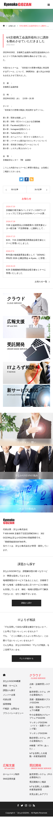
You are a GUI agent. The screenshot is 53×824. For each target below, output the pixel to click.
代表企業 (7, 699)
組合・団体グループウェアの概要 (39, 708)
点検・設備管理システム (39, 685)
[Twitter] (22, 805)
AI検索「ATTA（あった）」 (39, 747)
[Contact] (30, 805)
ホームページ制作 (11, 774)
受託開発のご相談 (37, 782)
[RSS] (34, 805)
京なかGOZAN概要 (12, 681)
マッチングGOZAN (38, 733)
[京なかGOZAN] (17, 4)
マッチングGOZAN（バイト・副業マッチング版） (39, 725)
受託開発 (40, 766)
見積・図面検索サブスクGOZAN (39, 701)
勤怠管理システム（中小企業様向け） (39, 739)
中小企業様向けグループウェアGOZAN (39, 716)
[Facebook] (18, 805)
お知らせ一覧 (41, 281)
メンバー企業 (9, 695)
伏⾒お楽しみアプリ (38, 794)
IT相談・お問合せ (11, 708)
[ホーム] (4, 26)
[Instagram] (26, 805)
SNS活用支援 (9, 779)
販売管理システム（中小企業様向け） (39, 693)
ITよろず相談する (26, 658)
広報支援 (9, 766)
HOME (4, 675)
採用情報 (7, 704)
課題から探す (26, 603)
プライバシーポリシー (13, 713)
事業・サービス (10, 685)
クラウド (37, 676)
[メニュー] (49, 4)
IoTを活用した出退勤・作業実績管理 (38, 755)
